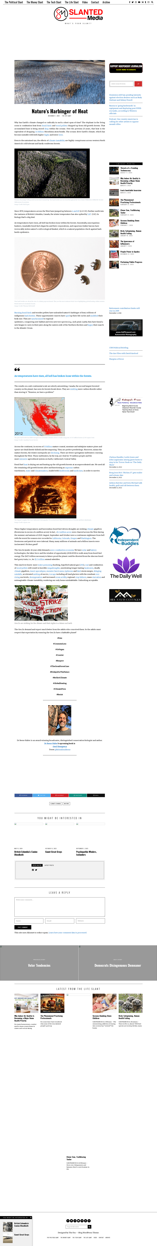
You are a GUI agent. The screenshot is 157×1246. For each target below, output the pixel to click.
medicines (78, 471)
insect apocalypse (38, 571)
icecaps (52, 574)
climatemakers (41, 471)
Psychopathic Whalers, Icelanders (86, 853)
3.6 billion (39, 132)
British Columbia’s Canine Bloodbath (25, 853)
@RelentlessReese (62, 749)
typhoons (69, 571)
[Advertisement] (78, 39)
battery (94, 550)
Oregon (73, 538)
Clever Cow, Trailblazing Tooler (130, 211)
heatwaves (88, 568)
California (56, 538)
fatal (79, 571)
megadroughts (53, 568)
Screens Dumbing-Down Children (129, 221)
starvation (96, 577)
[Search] (138, 83)
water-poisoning (45, 565)
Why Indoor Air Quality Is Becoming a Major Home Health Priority (130, 181)
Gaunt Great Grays (53, 851)
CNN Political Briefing (118, 348)
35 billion (48, 446)
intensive (23, 459)
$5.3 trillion (40, 559)
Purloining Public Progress (131, 262)
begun (90, 325)
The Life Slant (72, 2)
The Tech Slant (54, 2)
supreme (69, 468)
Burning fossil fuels (23, 313)
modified (94, 316)
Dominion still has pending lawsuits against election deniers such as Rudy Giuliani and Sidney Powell (125, 97)
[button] (89, 1227)
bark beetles (30, 316)
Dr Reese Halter (51, 743)
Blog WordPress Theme (88, 1233)
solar (84, 550)
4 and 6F (75, 211)
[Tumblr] (145, 2)
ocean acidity (61, 577)
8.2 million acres (64, 532)
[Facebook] (130, 2)
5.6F (89, 214)
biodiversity (64, 471)
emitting (74, 389)
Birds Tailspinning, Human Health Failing (130, 232)
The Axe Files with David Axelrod (123, 353)
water (28, 471)
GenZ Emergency (60, 746)
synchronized (37, 319)
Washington (86, 538)
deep (47, 129)
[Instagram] (135, 2)
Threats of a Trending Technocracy (129, 169)
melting (36, 574)
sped (67, 316)
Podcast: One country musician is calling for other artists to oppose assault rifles (124, 121)
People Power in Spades (130, 251)
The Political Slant (14, 2)
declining (55, 453)
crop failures (80, 577)
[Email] (148, 2)
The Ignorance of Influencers (127, 242)
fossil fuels (47, 126)
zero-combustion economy (62, 550)
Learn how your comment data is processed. (68, 933)
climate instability (57, 140)
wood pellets (61, 126)
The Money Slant (34, 2)
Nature (66, 803)
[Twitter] (132, 2)
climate (90, 529)
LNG (82, 565)
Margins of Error (116, 359)
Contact (95, 2)
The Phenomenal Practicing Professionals (130, 201)
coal (87, 565)
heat (26, 464)
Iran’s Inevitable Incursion (130, 190)
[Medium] (142, 2)
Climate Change (56, 803)
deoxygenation (35, 577)
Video (85, 2)
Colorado (66, 538)
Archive (106, 2)
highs (46, 135)
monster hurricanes (55, 571)
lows (61, 135)
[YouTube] (139, 2)
